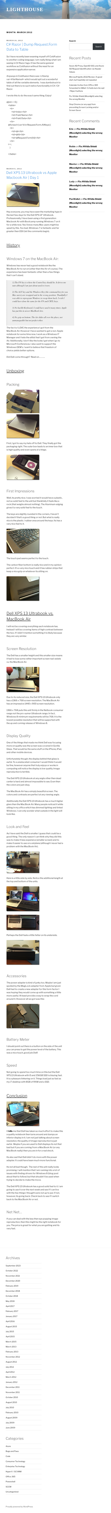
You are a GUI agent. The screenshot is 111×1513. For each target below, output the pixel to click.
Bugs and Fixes (12, 1451)
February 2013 (12, 1351)
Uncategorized (12, 1492)
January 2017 (11, 1316)
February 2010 (12, 1412)
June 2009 (10, 1427)
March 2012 (11, 1377)
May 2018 (10, 1301)
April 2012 (10, 1372)
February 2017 (12, 1311)
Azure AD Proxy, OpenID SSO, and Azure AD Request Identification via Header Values (86, 69)
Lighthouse (24, 9)
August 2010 (11, 1402)
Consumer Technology (15, 1461)
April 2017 (10, 1306)
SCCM (8, 1487)
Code (8, 1456)
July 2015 (10, 1331)
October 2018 (12, 1296)
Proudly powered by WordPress (19, 1506)
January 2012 (11, 1382)
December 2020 (13, 1281)
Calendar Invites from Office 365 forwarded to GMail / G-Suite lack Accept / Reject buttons (86, 88)
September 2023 (13, 1265)
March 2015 (11, 1341)
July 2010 (10, 1407)
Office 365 (10, 1476)
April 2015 (10, 1336)
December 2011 (13, 1387)
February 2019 (12, 1286)
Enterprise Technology (15, 1466)
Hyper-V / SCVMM (14, 1471)
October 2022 (12, 1270)
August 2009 (11, 1417)
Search (72, 41)
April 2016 (10, 1321)
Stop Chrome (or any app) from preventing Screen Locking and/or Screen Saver (84, 107)
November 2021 (13, 1276)
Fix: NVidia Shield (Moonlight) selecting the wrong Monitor (85, 133)
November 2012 (13, 1357)
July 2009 (10, 1422)
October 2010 (12, 1397)
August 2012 (11, 1362)
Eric (71, 129)
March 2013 (11, 1346)
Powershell (10, 1481)
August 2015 (11, 1326)
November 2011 (13, 1392)
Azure (8, 1446)
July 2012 (10, 1367)
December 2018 (13, 1291)
